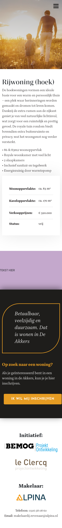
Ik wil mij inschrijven (32, 399)
